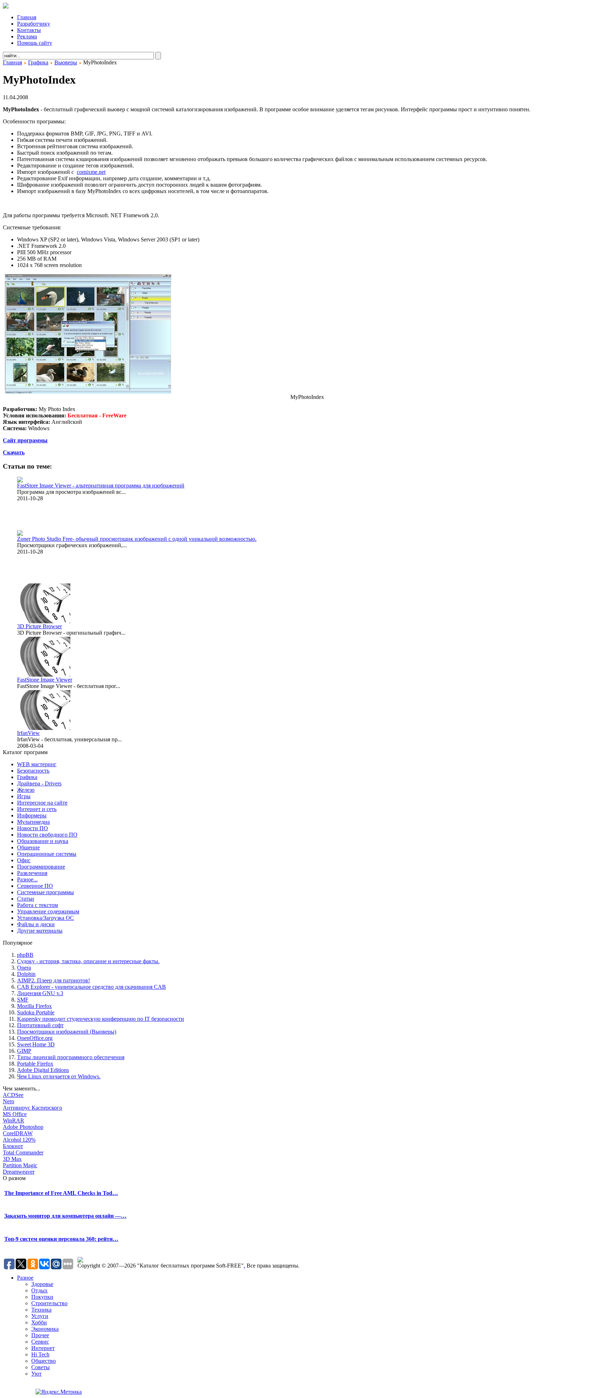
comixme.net (91, 172)
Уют (36, 1374)
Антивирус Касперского (32, 1108)
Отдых (39, 1290)
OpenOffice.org (35, 1038)
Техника (41, 1310)
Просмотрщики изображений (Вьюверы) (66, 1032)
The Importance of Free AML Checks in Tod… (61, 1193)
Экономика (45, 1329)
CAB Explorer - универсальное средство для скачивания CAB (91, 987)
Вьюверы (65, 62)
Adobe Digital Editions (43, 1070)
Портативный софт (40, 1025)
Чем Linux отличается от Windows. (59, 1076)
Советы (40, 1367)
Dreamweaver (18, 1172)
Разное (25, 1278)
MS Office (15, 1114)
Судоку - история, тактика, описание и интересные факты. (88, 961)
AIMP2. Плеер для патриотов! (53, 980)
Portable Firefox (35, 1064)
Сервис (40, 1342)
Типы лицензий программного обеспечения (70, 1057)
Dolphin (26, 974)
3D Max (12, 1159)
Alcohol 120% (19, 1140)
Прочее (40, 1335)
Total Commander (23, 1152)
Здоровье (42, 1284)
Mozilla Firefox (34, 1006)
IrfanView (28, 733)
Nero (8, 1101)
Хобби (39, 1322)
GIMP (24, 1051)
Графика (38, 62)
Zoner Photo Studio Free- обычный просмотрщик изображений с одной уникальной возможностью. (137, 539)
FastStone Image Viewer (44, 680)
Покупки (42, 1297)
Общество (43, 1361)
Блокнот (13, 1146)
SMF (22, 1000)
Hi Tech (40, 1354)
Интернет (43, 1348)
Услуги (39, 1316)
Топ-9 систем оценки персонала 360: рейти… (61, 1239)
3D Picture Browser (39, 626)
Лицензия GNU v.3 (40, 993)
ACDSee (13, 1095)
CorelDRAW (18, 1133)
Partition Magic (20, 1165)
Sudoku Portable (35, 1012)
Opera (24, 968)
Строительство (49, 1303)
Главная (12, 62)
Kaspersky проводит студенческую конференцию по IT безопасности (100, 1019)
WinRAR (13, 1120)
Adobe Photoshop (23, 1127)
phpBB (25, 955)
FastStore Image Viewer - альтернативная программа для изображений (100, 485)
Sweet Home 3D (36, 1044)
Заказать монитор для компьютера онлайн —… (65, 1216)
